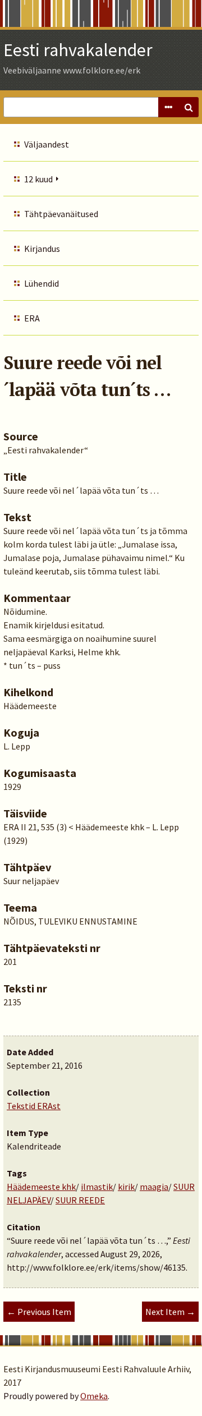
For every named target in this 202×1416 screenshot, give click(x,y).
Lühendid (41, 283)
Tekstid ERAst (34, 1105)
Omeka (94, 1395)
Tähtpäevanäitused (61, 213)
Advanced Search (168, 107)
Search (188, 107)
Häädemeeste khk (41, 1186)
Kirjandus (42, 248)
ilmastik (97, 1186)
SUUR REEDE (80, 1200)
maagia (154, 1186)
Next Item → (170, 1311)
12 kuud (38, 179)
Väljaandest (46, 144)
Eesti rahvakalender (78, 50)
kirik (126, 1186)
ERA (32, 318)
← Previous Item (39, 1311)
